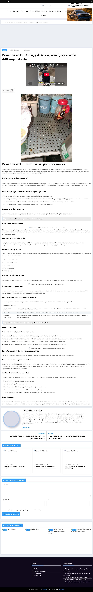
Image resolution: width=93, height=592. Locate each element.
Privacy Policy (38, 573)
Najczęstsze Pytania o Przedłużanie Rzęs (44, 466)
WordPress (45, 589)
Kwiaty (31, 11)
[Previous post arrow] (2, 436)
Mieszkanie (52, 11)
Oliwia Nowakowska (14, 50)
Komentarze (5, 484)
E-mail (48, 499)
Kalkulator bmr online (40, 571)
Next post (50, 433)
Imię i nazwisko (5, 499)
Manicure (44, 11)
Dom (22, 11)
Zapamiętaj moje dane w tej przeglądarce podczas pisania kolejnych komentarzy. (22, 510)
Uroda (4, 50)
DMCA (36, 569)
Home (9, 11)
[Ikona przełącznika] (2, 14)
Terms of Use (37, 575)
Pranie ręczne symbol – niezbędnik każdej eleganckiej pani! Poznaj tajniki (66, 437)
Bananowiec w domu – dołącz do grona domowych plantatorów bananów (27, 437)
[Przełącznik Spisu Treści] (11, 90)
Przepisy (65, 11)
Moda (59, 11)
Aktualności (15, 11)
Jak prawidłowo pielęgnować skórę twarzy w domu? (14, 467)
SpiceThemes (61, 589)
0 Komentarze (27, 50)
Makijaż (37, 11)
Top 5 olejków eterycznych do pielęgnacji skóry (78, 581)
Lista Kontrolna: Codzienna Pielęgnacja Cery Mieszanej (75, 467)
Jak (27, 11)
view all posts (26, 427)
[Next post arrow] (90, 436)
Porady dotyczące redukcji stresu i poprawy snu (77, 577)
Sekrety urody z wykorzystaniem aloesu (75, 579)
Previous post (41, 433)
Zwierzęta (44, 15)
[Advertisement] (46, 35)
